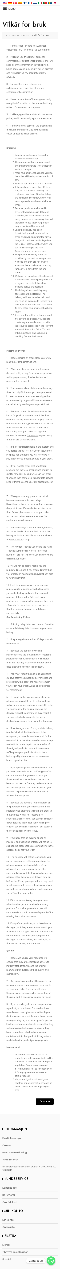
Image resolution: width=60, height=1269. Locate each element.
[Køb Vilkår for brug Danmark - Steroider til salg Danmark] (14, 2)
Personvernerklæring (14, 1152)
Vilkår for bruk (10, 1159)
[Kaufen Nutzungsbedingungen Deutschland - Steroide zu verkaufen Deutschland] (10, 2)
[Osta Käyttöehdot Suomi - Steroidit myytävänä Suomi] (25, 2)
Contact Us (32, 435)
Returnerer (8, 1195)
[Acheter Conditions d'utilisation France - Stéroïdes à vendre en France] (30, 2)
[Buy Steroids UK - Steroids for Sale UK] (5, 2)
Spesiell (6, 1259)
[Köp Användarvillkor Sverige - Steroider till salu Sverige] (50, 2)
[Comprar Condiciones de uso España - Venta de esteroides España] (20, 2)
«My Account (16, 539)
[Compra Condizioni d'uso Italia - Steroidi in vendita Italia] (40, 2)
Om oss (7, 1145)
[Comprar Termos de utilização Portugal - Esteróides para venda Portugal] (45, 2)
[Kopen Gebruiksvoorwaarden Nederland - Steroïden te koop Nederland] (35, 2)
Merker (6, 1244)
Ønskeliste (8, 1227)
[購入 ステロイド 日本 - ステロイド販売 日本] (55, 2)
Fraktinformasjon (12, 1138)
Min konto (8, 1219)
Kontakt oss (9, 1187)
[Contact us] (51, 1260)
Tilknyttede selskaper (15, 1252)
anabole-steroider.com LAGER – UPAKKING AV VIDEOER (29, 1168)
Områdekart (9, 1202)
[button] (9, 8)
